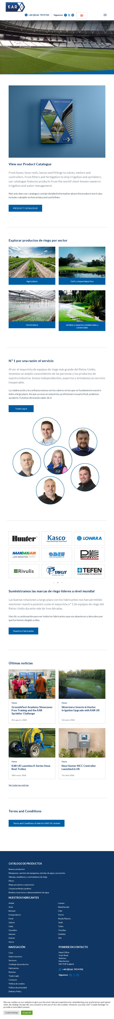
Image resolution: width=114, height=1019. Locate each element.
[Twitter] (69, 15)
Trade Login (14, 976)
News (14, 702)
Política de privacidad (18, 987)
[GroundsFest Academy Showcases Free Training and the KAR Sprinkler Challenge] (32, 683)
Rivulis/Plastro (64, 918)
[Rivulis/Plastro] (24, 571)
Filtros (11, 881)
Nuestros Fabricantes (23, 631)
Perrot (61, 915)
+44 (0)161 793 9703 (72, 969)
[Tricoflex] (24, 539)
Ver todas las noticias (19, 785)
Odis (60, 911)
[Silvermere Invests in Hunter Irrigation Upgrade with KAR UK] (82, 683)
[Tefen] (89, 571)
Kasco (11, 942)
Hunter (12, 938)
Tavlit (60, 922)
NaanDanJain (63, 907)
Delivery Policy (15, 991)
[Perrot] (89, 555)
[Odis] (56, 555)
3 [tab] (62, 582)
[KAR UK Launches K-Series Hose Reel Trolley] (32, 742)
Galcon (12, 922)
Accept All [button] (27, 1013)
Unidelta (61, 934)
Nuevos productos (17, 869)
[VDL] (89, 539)
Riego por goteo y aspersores (21, 884)
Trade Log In (21, 408)
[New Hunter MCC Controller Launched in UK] (82, 742)
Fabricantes (14, 968)
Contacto (13, 980)
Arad (11, 907)
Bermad (12, 911)
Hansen (12, 934)
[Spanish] (81, 15)
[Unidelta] (56, 539)
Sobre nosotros (15, 956)
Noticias (12, 972)
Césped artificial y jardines (20, 888)
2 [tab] (57, 582)
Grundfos (13, 930)
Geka (11, 926)
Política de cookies (17, 983)
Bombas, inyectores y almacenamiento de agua (29, 892)
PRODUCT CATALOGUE (25, 208)
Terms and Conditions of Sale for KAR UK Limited (36, 823)
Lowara (61, 903)
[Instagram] (72, 15)
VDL (60, 938)
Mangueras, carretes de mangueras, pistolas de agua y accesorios (37, 873)
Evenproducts (15, 915)
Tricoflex (62, 930)
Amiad (11, 903)
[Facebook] (66, 15)
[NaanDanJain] (24, 555)
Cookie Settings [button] (11, 1013)
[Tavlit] (56, 571)
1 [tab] (53, 582)
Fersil (11, 918)
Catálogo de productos (19, 964)
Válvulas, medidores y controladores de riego (28, 877)
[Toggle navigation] (105, 15)
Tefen (60, 926)
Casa (11, 952)
